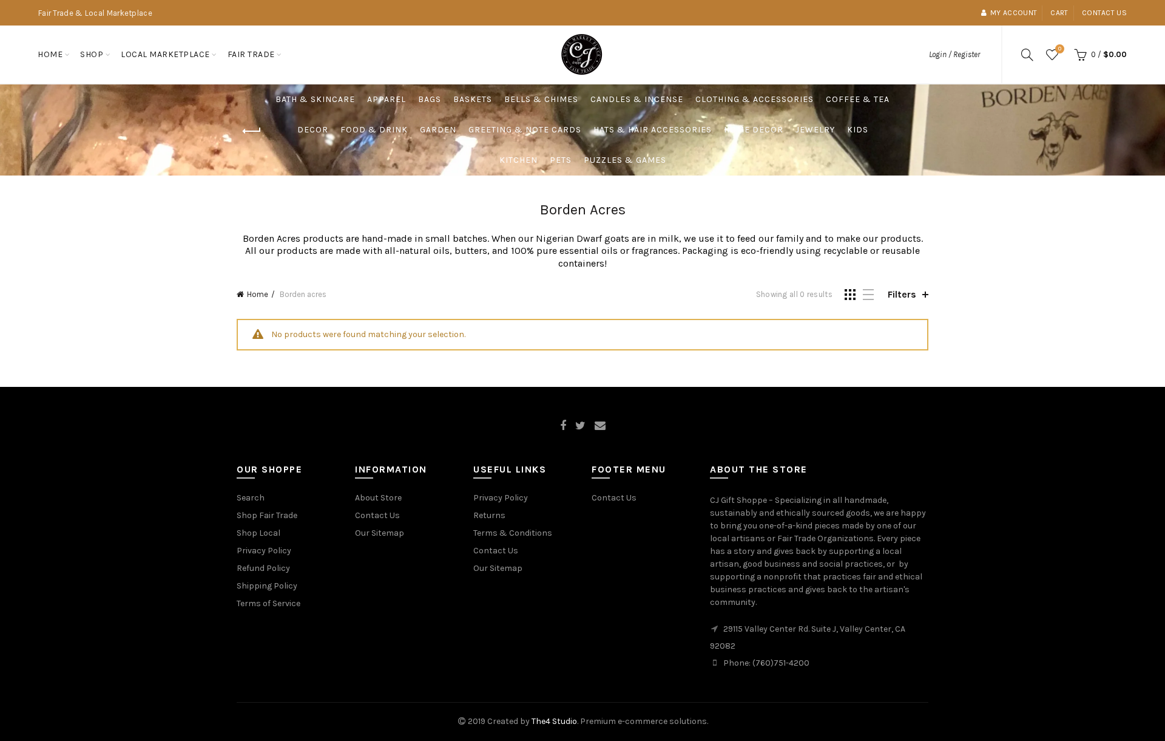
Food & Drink (374, 130)
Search (251, 498)
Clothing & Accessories (754, 99)
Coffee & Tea (858, 99)
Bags (429, 99)
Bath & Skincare (315, 99)
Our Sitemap (379, 533)
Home (50, 54)
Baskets (472, 99)
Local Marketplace (165, 54)
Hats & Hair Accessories (652, 130)
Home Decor (753, 130)
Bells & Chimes (541, 99)
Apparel (386, 99)
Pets (561, 160)
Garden (438, 130)
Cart (1059, 13)
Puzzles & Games (625, 160)
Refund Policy (263, 568)
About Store (378, 498)
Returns (489, 515)
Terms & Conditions (512, 533)
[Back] (252, 131)
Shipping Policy (267, 586)
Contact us (1104, 13)
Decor (312, 130)
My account (1013, 13)
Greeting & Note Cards (524, 130)
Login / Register (954, 54)
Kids (857, 130)
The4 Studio (554, 721)
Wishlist (1059, 49)
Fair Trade (251, 54)
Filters (902, 294)
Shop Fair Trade (267, 515)
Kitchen (518, 160)
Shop (91, 54)
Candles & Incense (636, 99)
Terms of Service (268, 603)
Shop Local (258, 533)
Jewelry (815, 130)
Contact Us (377, 515)
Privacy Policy (264, 550)
